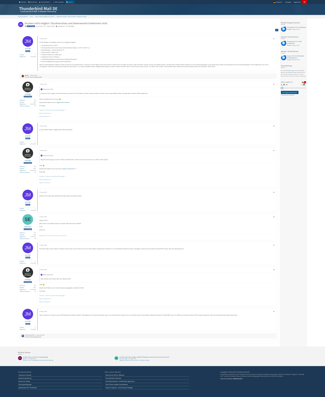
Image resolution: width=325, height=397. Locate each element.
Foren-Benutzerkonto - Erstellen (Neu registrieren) (119, 381)
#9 (274, 311)
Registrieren (297, 2)
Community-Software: (231, 379)
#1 (274, 39)
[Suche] (304, 2)
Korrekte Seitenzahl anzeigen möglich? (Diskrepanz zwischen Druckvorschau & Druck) (144, 357)
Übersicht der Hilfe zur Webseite (114, 375)
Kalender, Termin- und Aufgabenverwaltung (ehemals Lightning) (38, 360)
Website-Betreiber (292, 72)
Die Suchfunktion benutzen (113, 378)
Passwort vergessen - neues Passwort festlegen (119, 387)
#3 (274, 126)
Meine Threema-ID (44, 113)
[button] (278, 2)
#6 (274, 217)
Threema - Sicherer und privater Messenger (51, 110)
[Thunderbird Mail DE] (162, 9)
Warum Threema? (44, 116)
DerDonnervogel (123, 358)
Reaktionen (22, 100)
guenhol (25, 358)
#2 (274, 84)
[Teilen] (276, 30)
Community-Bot (29, 335)
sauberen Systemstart (68, 169)
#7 (274, 245)
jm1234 (40, 26)
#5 (274, 192)
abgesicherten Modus (63, 102)
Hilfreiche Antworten (24, 106)
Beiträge (22, 54)
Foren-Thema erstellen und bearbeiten (116, 384)
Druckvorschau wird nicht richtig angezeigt (35, 357)
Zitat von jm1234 (48, 89)
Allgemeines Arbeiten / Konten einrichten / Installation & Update (134, 360)
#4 (274, 150)
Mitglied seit (22, 56)
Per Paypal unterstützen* (289, 92)
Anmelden (288, 2)
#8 (274, 270)
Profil (81, 288)
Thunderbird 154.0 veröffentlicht (296, 27)
